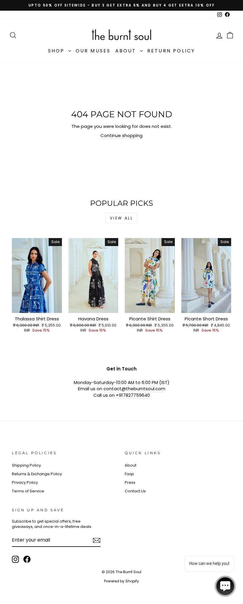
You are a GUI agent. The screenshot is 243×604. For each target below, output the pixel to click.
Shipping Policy (26, 465)
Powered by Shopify (121, 581)
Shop (57, 50)
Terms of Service (28, 491)
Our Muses (93, 50)
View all (121, 218)
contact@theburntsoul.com (134, 388)
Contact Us (135, 491)
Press (130, 482)
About (126, 50)
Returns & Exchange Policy (37, 473)
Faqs (129, 473)
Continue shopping (121, 135)
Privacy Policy (25, 482)
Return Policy (171, 50)
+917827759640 (133, 395)
